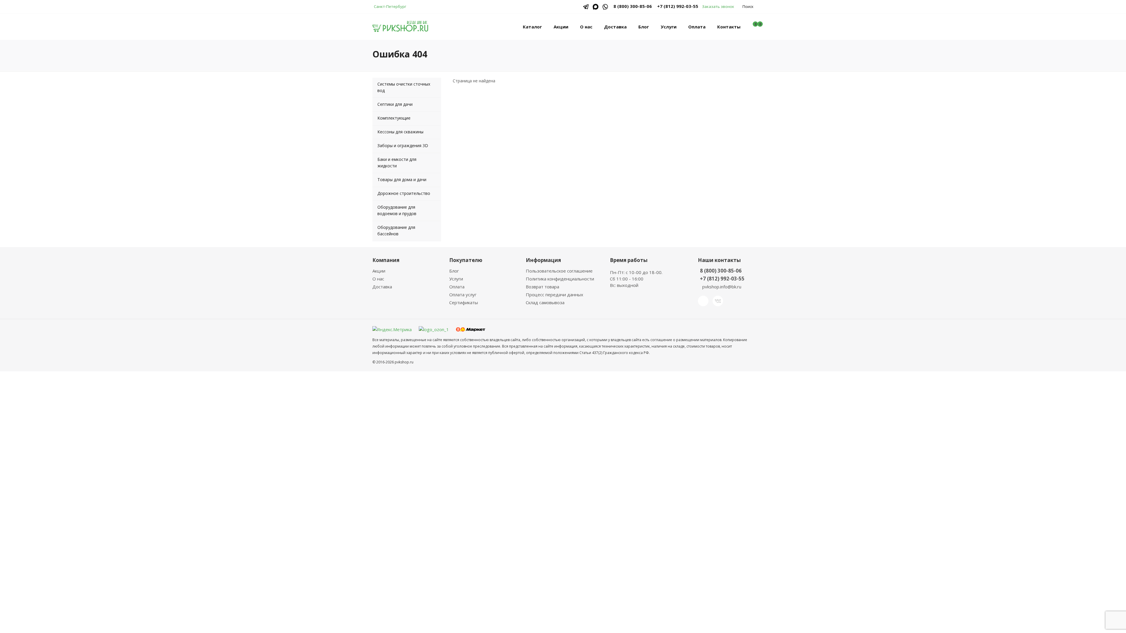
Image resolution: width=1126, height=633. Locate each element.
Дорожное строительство (403, 193)
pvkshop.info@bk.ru (721, 287)
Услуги (668, 27)
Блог (643, 27)
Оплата (697, 27)
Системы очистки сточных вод (403, 87)
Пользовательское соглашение (559, 271)
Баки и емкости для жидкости (396, 162)
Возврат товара (542, 287)
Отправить (525, 460)
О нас (586, 27)
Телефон (514, 403)
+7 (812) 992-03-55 (677, 6)
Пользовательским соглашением (563, 441)
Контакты (728, 27)
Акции (561, 27)
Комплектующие (394, 118)
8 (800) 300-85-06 (721, 270)
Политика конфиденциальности (560, 279)
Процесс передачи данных (554, 294)
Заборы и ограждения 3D (402, 145)
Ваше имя (515, 380)
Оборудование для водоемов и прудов (396, 210)
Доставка (615, 27)
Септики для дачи (395, 104)
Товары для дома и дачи (401, 179)
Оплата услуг (462, 294)
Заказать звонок (718, 6)
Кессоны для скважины (400, 132)
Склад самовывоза (545, 302)
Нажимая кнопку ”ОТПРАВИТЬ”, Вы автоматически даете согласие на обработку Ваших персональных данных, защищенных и (562, 438)
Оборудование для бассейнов (396, 230)
